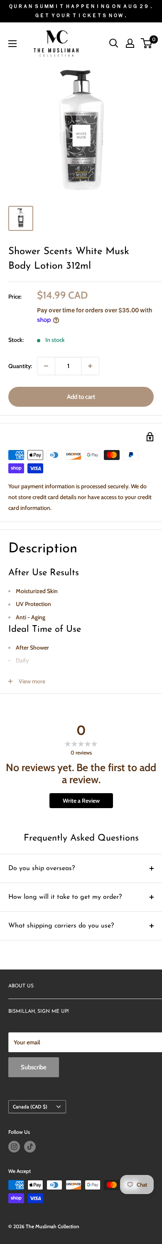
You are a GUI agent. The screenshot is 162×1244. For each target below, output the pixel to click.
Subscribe (34, 1067)
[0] (147, 43)
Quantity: (20, 366)
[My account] (130, 43)
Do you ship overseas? (41, 868)
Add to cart (81, 397)
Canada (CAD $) (30, 1107)
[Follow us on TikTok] (30, 1146)
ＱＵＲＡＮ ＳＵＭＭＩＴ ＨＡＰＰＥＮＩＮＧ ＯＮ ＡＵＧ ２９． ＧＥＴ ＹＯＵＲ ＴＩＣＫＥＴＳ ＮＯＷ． (81, 10)
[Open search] (113, 43)
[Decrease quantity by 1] (46, 366)
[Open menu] (12, 43)
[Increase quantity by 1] (90, 366)
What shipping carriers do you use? (61, 925)
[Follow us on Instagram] (14, 1146)
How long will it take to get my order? (65, 897)
